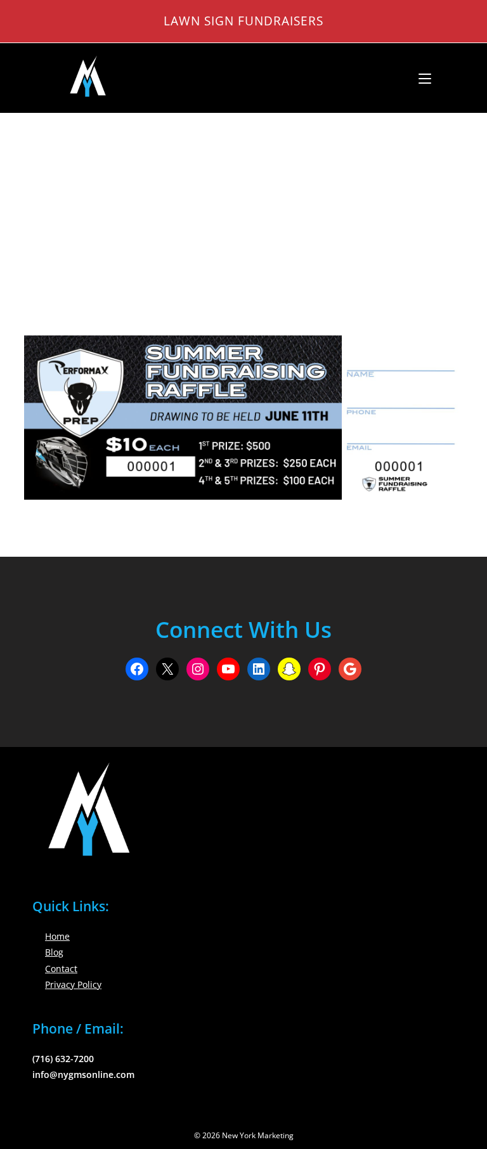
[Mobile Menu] (420, 78)
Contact (61, 969)
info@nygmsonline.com (83, 1074)
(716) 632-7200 (63, 1059)
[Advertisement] (243, 208)
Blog (54, 952)
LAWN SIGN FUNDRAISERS (243, 20)
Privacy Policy (73, 984)
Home (57, 936)
